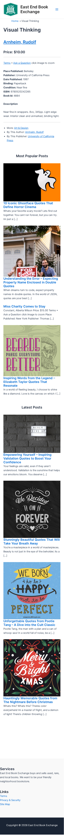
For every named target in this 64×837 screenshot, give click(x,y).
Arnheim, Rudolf (34, 132)
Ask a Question (22, 63)
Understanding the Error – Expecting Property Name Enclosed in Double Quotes (30, 282)
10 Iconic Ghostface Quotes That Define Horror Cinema (28, 205)
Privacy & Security (10, 800)
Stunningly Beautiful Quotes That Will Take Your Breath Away (31, 541)
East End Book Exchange (34, 9)
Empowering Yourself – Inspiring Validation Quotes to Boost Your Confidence (27, 458)
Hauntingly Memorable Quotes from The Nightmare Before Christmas (30, 700)
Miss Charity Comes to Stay (24, 306)
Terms (7, 63)
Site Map (5, 804)
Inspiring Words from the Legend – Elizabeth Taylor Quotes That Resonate (29, 381)
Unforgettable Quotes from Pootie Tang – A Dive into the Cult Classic (29, 623)
